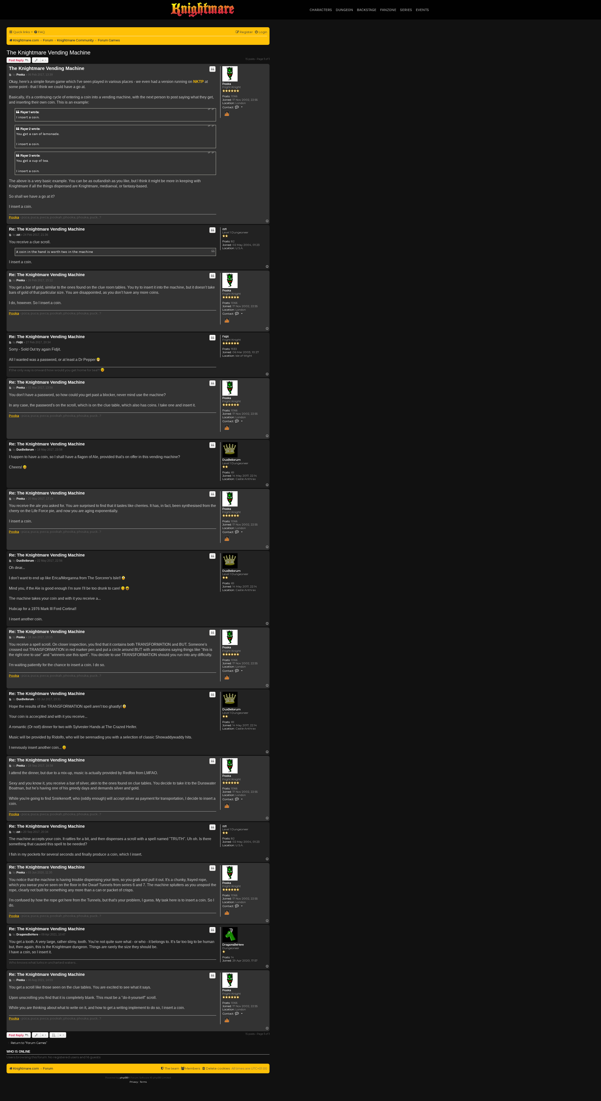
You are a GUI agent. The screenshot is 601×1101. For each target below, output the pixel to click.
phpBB (124, 1077)
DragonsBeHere (233, 944)
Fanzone (388, 10)
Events (422, 10)
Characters (321, 10)
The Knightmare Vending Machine (48, 52)
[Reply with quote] (212, 69)
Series (406, 10)
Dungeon (344, 10)
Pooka (226, 83)
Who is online (18, 1051)
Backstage (366, 10)
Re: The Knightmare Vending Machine (47, 229)
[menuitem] (39, 32)
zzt (224, 229)
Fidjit (225, 336)
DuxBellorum (231, 459)
